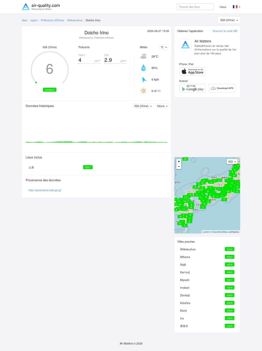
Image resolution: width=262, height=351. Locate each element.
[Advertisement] (207, 127)
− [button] (179, 166)
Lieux (223, 7)
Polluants (84, 47)
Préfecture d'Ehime (52, 20)
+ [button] (179, 161)
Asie (24, 20)
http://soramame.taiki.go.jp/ (45, 190)
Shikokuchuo (75, 20)
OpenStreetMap (220, 231)
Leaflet (206, 231)
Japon (34, 20)
